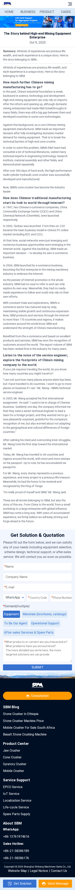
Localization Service (17, 800)
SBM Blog (11, 707)
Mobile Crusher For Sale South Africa (29, 728)
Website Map (17, 871)
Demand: (16, 606)
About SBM (12, 823)
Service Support (16, 780)
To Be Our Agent (15, 623)
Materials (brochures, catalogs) (44, 614)
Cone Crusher (12, 757)
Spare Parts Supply (16, 814)
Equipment (11, 614)
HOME (9, 12)
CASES (66, 12)
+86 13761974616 (16, 832)
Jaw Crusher (11, 750)
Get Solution (22, 883)
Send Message (58, 883)
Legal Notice (39, 871)
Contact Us (59, 871)
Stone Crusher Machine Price (23, 721)
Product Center (16, 743)
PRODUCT (47, 12)
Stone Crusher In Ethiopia (20, 714)
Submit (38, 667)
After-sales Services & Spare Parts (29, 632)
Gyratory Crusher (14, 764)
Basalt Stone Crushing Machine (25, 734)
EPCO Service (13, 787)
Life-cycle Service (16, 807)
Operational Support (45, 623)
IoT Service (11, 794)
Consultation (40, 696)
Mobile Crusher (13, 771)
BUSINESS (27, 12)
